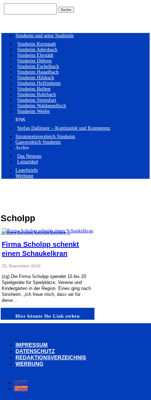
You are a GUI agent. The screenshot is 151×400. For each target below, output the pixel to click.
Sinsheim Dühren (34, 60)
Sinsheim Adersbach (37, 49)
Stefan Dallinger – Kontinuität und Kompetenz (63, 128)
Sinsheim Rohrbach (36, 94)
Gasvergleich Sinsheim (38, 142)
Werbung (24, 175)
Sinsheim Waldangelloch (41, 105)
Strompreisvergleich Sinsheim (45, 136)
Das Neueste (29, 156)
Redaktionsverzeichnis (50, 357)
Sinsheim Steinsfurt (36, 100)
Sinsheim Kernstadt (36, 44)
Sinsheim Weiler (33, 111)
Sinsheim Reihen (34, 88)
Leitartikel (27, 161)
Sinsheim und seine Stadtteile (44, 35)
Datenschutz (35, 351)
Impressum (31, 345)
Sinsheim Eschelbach (38, 66)
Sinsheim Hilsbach (35, 77)
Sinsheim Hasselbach (38, 72)
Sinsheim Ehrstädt (35, 55)
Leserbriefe (26, 170)
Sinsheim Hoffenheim (39, 83)
